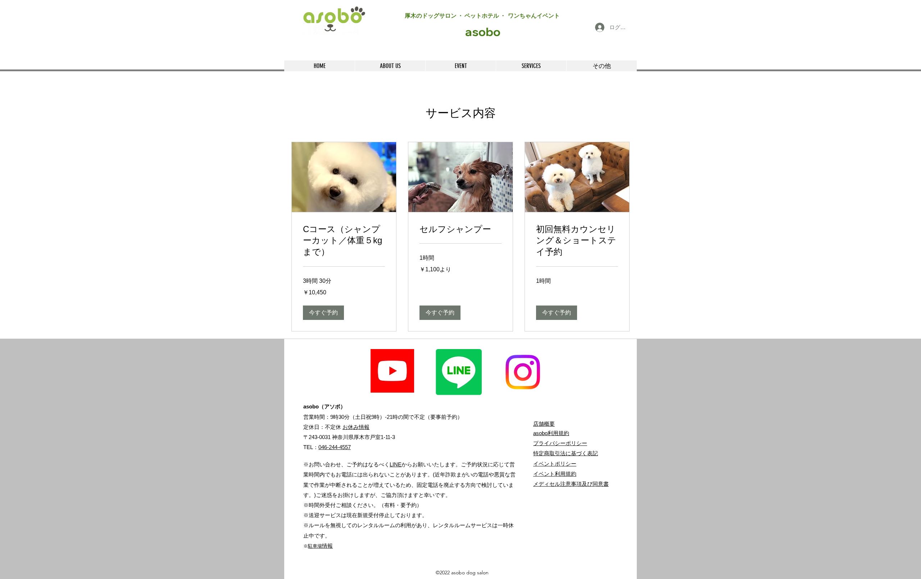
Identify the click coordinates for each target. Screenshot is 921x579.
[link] (344, 240)
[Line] (459, 372)
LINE (395, 464)
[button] (323, 313)
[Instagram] (523, 372)
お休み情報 (355, 427)
